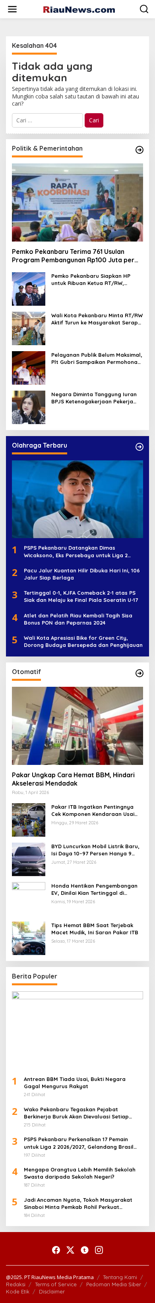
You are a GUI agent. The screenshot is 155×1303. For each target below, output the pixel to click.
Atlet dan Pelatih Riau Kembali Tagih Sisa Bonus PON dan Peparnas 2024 (78, 619)
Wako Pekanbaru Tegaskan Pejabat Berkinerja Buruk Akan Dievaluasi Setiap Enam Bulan (76, 1113)
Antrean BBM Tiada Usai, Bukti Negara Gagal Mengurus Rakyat (75, 1082)
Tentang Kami (120, 1277)
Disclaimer (52, 1291)
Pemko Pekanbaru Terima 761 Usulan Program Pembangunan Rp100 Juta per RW (73, 256)
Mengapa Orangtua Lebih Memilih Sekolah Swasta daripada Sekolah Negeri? (80, 1173)
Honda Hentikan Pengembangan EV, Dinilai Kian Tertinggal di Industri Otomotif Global (94, 889)
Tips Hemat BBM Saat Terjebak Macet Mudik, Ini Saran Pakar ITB (94, 928)
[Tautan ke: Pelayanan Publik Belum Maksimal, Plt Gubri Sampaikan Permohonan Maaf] (28, 367)
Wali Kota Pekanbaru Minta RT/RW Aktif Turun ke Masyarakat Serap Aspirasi (97, 319)
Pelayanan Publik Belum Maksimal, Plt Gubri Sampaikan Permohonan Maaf (96, 359)
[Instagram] (99, 1250)
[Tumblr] (84, 1250)
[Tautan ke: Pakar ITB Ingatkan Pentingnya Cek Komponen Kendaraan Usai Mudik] (28, 819)
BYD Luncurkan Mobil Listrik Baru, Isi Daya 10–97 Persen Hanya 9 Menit (95, 850)
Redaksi (15, 1284)
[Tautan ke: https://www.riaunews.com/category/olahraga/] (139, 447)
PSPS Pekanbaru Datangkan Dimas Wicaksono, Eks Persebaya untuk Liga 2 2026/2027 (76, 551)
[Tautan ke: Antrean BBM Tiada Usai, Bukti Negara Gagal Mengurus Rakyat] (77, 1030)
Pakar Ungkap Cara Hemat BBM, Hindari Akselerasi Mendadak (73, 779)
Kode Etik (17, 1291)
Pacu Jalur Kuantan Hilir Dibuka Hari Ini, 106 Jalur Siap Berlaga (82, 574)
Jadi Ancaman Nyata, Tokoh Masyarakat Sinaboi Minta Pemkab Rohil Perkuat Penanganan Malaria (78, 1204)
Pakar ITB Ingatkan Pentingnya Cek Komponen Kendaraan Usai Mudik (92, 811)
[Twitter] (70, 1250)
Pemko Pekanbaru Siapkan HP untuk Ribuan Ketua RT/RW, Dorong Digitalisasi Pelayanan (91, 280)
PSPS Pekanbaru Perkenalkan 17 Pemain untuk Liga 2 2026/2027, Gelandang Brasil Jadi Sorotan (79, 1143)
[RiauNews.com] (79, 9)
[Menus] (12, 9)
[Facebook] (56, 1250)
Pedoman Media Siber (113, 1284)
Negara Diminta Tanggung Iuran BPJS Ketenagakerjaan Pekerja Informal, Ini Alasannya (94, 398)
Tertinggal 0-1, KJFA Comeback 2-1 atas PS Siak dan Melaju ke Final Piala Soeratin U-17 (81, 596)
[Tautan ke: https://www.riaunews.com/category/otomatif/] (139, 673)
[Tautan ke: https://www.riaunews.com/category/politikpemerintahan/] (139, 150)
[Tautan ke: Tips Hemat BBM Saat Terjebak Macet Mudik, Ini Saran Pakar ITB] (28, 937)
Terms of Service (56, 1284)
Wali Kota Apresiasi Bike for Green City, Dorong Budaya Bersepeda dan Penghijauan (83, 641)
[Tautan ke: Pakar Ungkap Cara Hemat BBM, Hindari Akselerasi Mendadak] (77, 726)
